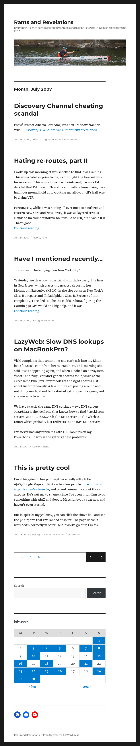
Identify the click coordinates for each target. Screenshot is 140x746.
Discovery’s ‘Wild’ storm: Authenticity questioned (60, 130)
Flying (36, 237)
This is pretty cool (42, 467)
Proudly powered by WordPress (61, 735)
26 (60, 671)
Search (19, 585)
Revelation (54, 139)
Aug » (87, 686)
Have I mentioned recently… (58, 258)
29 (99, 671)
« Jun (32, 686)
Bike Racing (39, 139)
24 (34, 671)
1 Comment (71, 139)
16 (20, 663)
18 (46, 663)
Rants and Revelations (43, 22)
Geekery (37, 446)
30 (20, 679)
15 (99, 656)
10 (33, 656)
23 (20, 671)
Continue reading (26, 228)
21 (86, 663)
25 (46, 671)
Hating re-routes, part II (51, 160)
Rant (44, 237)
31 (33, 679)
